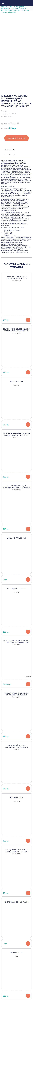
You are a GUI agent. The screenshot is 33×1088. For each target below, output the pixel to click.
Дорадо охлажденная (16, 538)
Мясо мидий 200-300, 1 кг (16, 588)
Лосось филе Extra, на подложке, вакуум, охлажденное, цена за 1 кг (16, 487)
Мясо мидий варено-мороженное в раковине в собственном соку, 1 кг (16, 747)
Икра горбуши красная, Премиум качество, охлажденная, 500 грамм (16, 642)
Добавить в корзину (16, 138)
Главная (4, 7)
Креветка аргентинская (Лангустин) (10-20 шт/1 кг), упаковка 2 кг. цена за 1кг (16, 278)
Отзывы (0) (9, 155)
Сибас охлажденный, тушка (16, 902)
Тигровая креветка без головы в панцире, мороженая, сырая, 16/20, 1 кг (16, 435)
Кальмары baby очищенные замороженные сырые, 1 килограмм (16, 695)
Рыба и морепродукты (17, 7)
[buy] (28, 320)
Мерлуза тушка (16, 381)
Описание (9, 150)
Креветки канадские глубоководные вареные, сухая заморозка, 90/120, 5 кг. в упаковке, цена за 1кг (15, 10)
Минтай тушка (16, 952)
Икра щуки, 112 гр (16, 797)
